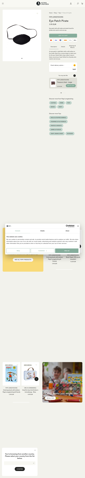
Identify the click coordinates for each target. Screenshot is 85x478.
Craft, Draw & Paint (57, 133)
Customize (41, 250)
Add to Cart (63, 35)
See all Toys (50, 398)
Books (53, 106)
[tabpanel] (63, 54)
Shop (55, 13)
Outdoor (70, 133)
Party (60, 106)
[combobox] (20, 463)
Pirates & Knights (67, 13)
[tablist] (63, 46)
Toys (60, 13)
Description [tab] (54, 46)
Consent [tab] (17, 231)
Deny (18, 250)
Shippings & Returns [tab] (72, 46)
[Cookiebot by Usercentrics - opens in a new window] (67, 226)
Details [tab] (42, 231)
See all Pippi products (23, 259)
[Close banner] (78, 226)
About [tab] (67, 231)
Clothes (53, 102)
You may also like (63, 75)
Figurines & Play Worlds (58, 121)
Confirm (20, 469)
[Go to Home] (42, 3)
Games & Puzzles (56, 129)
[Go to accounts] (71, 3)
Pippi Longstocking (56, 17)
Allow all (66, 250)
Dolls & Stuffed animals (58, 117)
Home (50, 13)
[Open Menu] (3, 3)
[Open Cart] (81, 3)
